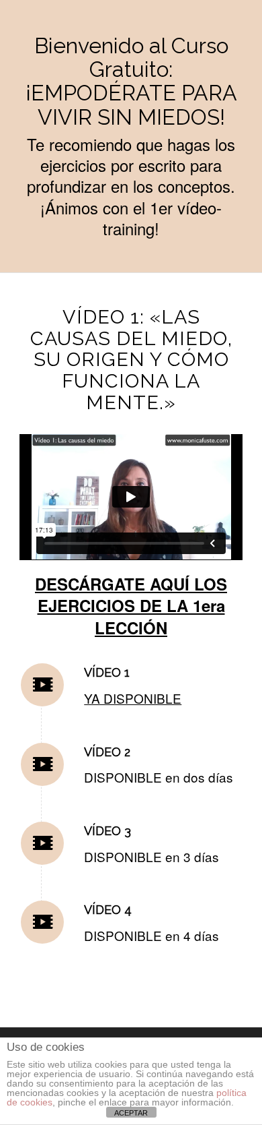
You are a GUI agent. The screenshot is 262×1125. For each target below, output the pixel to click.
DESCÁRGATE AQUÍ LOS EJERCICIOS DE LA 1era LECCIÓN (131, 605)
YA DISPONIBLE (132, 698)
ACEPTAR (131, 1113)
